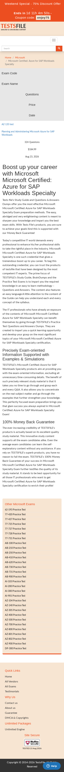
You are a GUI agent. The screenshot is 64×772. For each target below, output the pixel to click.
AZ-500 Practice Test (15, 620)
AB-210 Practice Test (15, 548)
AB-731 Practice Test (15, 572)
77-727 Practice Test (15, 529)
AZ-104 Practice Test (15, 601)
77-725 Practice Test (15, 524)
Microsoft (20, 58)
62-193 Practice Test (15, 510)
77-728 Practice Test (15, 534)
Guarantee (11, 713)
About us (10, 708)
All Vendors (11, 681)
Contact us (11, 703)
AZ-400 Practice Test (15, 615)
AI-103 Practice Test (15, 581)
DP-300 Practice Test (15, 648)
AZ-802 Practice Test (15, 639)
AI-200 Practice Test (15, 586)
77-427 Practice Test (15, 519)
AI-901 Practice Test (15, 596)
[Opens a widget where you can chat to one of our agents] (52, 766)
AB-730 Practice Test (15, 567)
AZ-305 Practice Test (15, 610)
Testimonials (12, 691)
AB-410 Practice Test (15, 557)
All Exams (10, 686)
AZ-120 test (8, 124)
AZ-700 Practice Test (15, 624)
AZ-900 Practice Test (15, 644)
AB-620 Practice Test (15, 562)
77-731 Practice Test (15, 538)
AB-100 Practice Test (15, 543)
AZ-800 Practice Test (15, 629)
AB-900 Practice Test (15, 577)
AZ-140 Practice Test (15, 605)
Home (8, 58)
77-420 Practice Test (15, 514)
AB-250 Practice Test (15, 553)
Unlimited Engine (15, 729)
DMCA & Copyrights (17, 718)
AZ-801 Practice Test (15, 634)
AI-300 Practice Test (15, 591)
